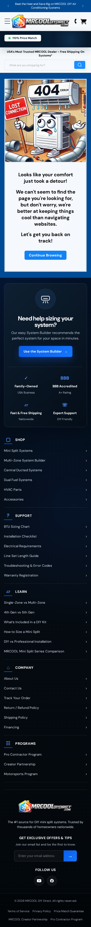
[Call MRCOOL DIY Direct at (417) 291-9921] (75, 22)
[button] (7, 21)
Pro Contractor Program (67, 919)
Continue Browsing (45, 255)
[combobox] (45, 65)
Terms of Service (18, 911)
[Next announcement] (83, 6)
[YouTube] (39, 881)
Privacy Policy (41, 911)
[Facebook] (52, 881)
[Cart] (84, 22)
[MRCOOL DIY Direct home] (45, 806)
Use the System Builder (46, 351)
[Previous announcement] (8, 6)
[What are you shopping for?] (79, 65)
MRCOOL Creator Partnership (28, 919)
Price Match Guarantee (69, 911)
